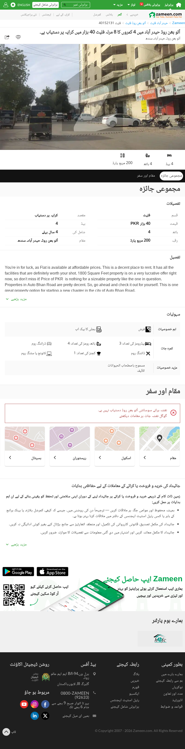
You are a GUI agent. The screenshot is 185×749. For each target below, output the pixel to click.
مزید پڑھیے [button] (18, 299)
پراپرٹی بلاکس (150, 5)
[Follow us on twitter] (44, 720)
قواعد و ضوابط (171, 707)
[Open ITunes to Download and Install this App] (51, 575)
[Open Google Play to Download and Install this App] (18, 575)
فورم (135, 687)
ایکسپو (134, 694)
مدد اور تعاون (173, 694)
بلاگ (136, 674)
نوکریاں (177, 687)
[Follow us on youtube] (23, 708)
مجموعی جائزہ (171, 176)
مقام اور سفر (146, 176)
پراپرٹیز (169, 5)
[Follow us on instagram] (33, 708)
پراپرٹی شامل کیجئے (125, 707)
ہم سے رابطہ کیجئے (169, 681)
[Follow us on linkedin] (33, 720)
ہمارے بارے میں (172, 674)
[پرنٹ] (18, 37)
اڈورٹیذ (177, 700)
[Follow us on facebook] (44, 708)
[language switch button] (24, 5)
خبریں (135, 681)
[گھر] (179, 4)
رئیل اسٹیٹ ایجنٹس (124, 700)
